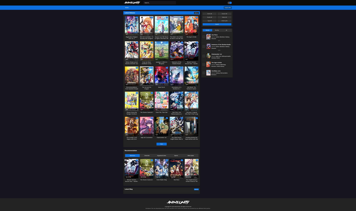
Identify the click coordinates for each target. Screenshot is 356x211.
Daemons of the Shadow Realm (221, 44)
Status (224, 17)
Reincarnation (224, 73)
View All (196, 189)
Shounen (213, 38)
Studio (209, 17)
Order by (224, 20)
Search (217, 24)
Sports (176, 155)
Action (217, 37)
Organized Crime (161, 155)
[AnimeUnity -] (132, 3)
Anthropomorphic (226, 56)
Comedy (213, 58)
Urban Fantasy (220, 66)
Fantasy (227, 37)
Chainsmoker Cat (216, 54)
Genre (209, 13)
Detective (147, 155)
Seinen (218, 58)
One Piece (214, 35)
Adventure (132, 155)
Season (224, 13)
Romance (213, 66)
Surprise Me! (228, 7)
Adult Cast (218, 56)
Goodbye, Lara (215, 71)
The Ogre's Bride (216, 62)
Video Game (191, 155)
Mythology (223, 64)
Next (161, 144)
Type (210, 20)
